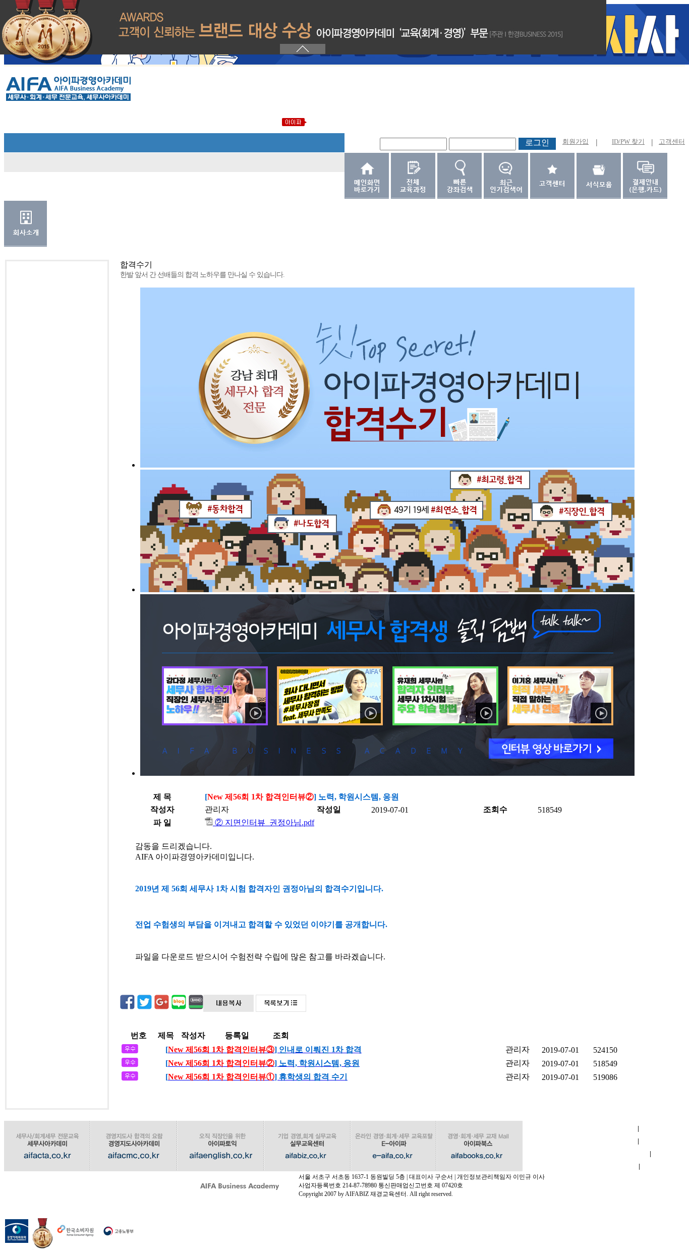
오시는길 (61, 1179)
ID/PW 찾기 (628, 141)
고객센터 (672, 141)
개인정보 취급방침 (586, 1154)
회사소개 (580, 1128)
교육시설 (580, 1166)
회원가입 (575, 141)
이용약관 (580, 1141)
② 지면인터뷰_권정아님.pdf (263, 822)
